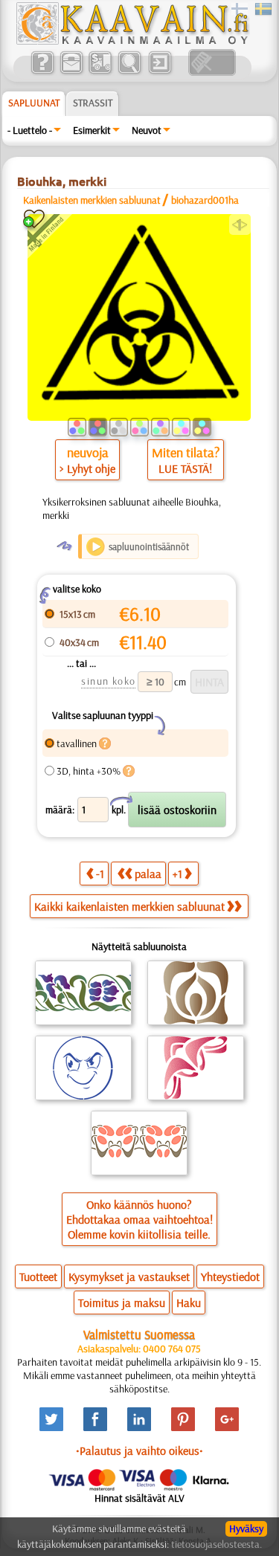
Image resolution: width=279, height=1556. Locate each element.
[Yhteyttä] (71, 72)
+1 (177, 873)
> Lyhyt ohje (87, 468)
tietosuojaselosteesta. (216, 1544)
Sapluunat (34, 102)
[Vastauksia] (42, 72)
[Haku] (129, 72)
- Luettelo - (29, 130)
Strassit (92, 102)
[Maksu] (100, 72)
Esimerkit (92, 130)
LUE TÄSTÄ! (185, 468)
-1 (100, 873)
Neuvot (146, 130)
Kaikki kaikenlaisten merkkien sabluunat (129, 906)
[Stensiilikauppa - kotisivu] (131, 41)
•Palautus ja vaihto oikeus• (139, 1450)
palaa (148, 873)
